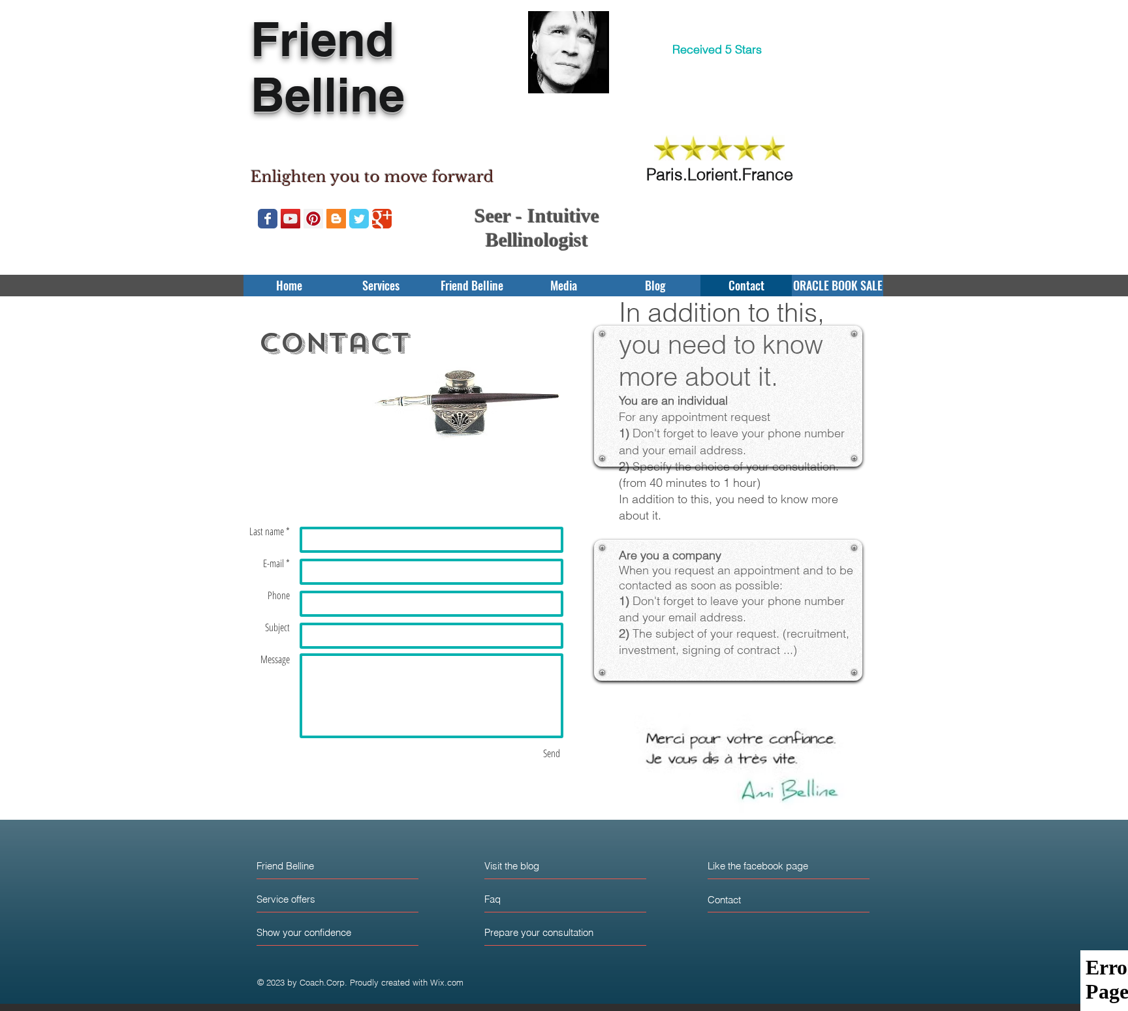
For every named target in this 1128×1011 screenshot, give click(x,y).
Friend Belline (328, 66)
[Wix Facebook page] (267, 218)
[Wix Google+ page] (382, 218)
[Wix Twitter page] (359, 218)
